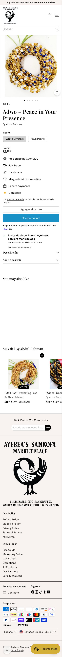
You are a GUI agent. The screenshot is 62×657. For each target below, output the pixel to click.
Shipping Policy (12, 524)
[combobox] (31, 29)
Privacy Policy (11, 528)
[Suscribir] (48, 428)
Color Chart (9, 558)
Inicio (5, 103)
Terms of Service (12, 532)
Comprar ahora (31, 218)
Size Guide (9, 550)
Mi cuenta (9, 536)
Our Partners (10, 571)
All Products (10, 567)
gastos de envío (15, 199)
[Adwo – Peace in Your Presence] (23, 311)
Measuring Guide (13, 554)
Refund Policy (11, 519)
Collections (9, 563)
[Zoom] (57, 92)
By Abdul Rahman (29, 348)
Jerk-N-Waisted (12, 576)
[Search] (56, 29)
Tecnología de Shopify (13, 650)
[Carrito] (49, 15)
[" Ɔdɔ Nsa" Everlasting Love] (23, 380)
